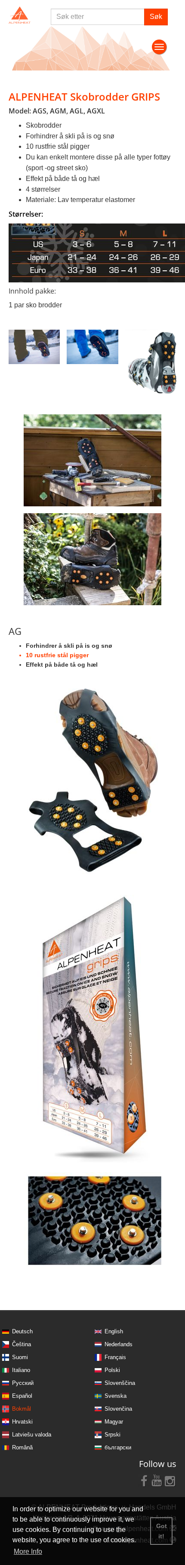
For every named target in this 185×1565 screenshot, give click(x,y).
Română (22, 1447)
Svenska (115, 1396)
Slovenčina (118, 1409)
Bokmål (21, 1409)
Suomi (20, 1357)
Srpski (112, 1434)
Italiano (21, 1370)
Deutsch (22, 1331)
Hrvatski (22, 1421)
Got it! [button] (161, 1531)
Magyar (114, 1421)
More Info (28, 1551)
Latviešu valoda (31, 1434)
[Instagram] (169, 1480)
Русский (23, 1383)
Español (22, 1396)
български (118, 1447)
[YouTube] (157, 1480)
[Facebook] (144, 1480)
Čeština (21, 1344)
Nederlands (119, 1344)
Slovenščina (120, 1383)
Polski (112, 1370)
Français (115, 1357)
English (114, 1331)
